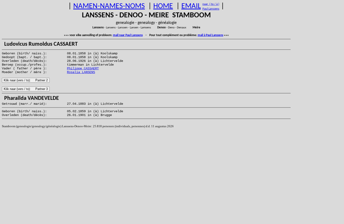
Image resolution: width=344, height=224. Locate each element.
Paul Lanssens (210, 8)
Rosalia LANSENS (81, 72)
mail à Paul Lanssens (210, 35)
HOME (163, 6)
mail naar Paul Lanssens (128, 35)
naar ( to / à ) (210, 4)
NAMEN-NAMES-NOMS (109, 6)
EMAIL (191, 6)
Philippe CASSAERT (83, 68)
